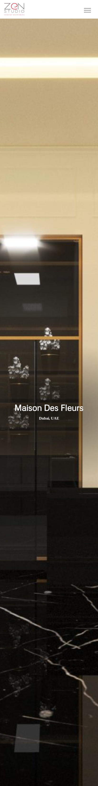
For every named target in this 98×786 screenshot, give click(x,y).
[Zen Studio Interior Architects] (14, 9)
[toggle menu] (87, 9)
